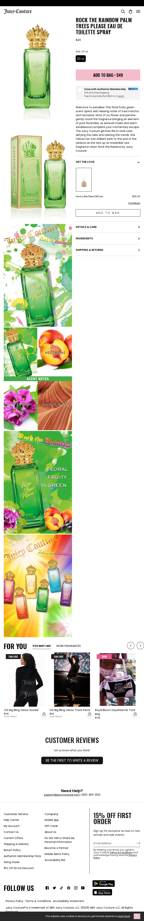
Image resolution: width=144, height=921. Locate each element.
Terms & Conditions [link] (38, 901)
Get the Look (85, 162)
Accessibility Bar (55, 860)
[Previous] (130, 646)
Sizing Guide (12, 862)
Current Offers (13, 838)
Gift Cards (51, 826)
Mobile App (52, 820)
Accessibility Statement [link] (68, 901)
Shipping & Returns (89, 250)
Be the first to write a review (72, 760)
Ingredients (84, 238)
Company (51, 814)
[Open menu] (138, 11)
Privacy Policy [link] (14, 901)
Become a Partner (56, 848)
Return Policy (12, 850)
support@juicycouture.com (62, 795)
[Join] (135, 843)
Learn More (124, 916)
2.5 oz (80, 59)
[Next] (140, 646)
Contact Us (11, 832)
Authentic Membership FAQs (22, 856)
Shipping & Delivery (16, 844)
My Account (12, 826)
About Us (50, 832)
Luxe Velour (10, 716)
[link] (47, 888)
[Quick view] (44, 714)
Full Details (134, 203)
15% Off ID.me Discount (19, 868)
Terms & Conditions (121, 852)
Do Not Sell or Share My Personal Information (60, 840)
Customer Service (16, 814)
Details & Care (86, 227)
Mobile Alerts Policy (57, 854)
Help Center (11, 820)
